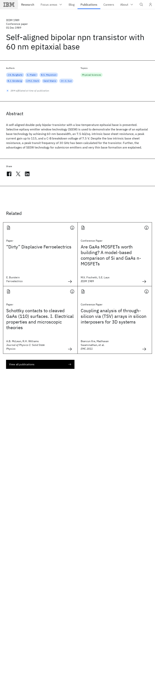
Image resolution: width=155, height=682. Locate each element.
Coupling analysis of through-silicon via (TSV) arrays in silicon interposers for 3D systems (113, 316)
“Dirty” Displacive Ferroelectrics (38, 247)
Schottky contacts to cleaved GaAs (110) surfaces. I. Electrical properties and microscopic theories (40, 319)
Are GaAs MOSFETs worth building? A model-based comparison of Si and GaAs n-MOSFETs (111, 255)
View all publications (21, 364)
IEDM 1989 (12, 20)
